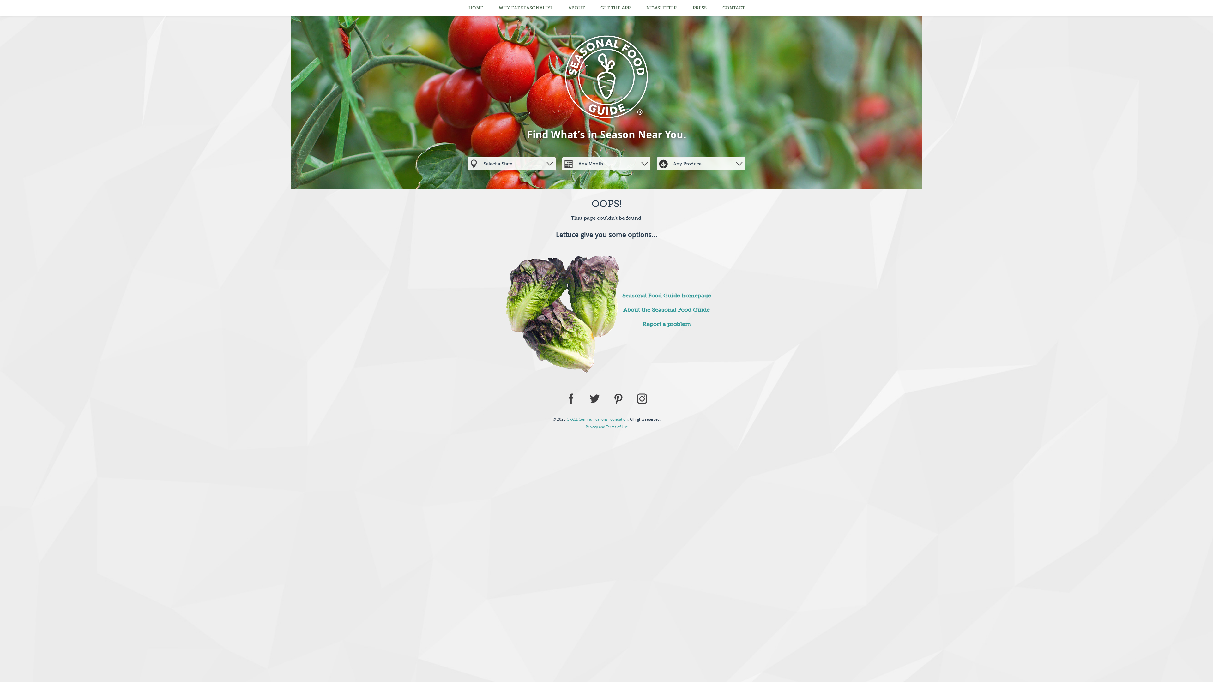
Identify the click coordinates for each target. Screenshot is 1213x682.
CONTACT (733, 7)
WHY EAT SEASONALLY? (525, 7)
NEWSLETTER (661, 7)
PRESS (700, 7)
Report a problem (667, 324)
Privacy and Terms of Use (607, 427)
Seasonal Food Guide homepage (666, 295)
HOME (475, 7)
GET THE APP (615, 7)
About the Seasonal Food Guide (666, 310)
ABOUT (576, 7)
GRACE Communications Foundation (597, 419)
